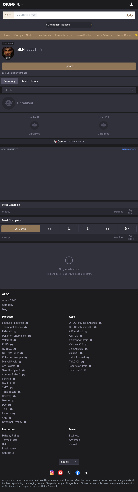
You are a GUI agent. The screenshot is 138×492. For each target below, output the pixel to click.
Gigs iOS (73, 353)
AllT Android (76, 331)
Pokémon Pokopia (12, 357)
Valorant (7, 340)
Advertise (74, 439)
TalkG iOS (74, 361)
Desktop (7, 396)
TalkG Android (77, 357)
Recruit (73, 444)
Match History (30, 81)
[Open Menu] (131, 4)
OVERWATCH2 (10, 353)
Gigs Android (76, 348)
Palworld (7, 331)
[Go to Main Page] (9, 4)
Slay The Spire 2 (11, 370)
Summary (9, 81)
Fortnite (6, 378)
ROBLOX (7, 348)
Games (6, 400)
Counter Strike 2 (11, 374)
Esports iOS (75, 370)
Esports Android (78, 365)
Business (74, 435)
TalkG (5, 409)
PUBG (5, 344)
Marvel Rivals (9, 361)
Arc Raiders (8, 365)
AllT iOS (73, 335)
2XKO (5, 387)
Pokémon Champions (14, 335)
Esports (6, 413)
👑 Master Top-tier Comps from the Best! (47, 25)
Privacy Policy (10, 435)
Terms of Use (9, 439)
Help (4, 444)
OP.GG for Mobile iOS (80, 327)
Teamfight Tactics (12, 327)
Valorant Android (78, 340)
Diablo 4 (6, 383)
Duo (4, 404)
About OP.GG (9, 300)
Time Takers (9, 391)
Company (7, 304)
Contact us (8, 452)
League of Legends (13, 322)
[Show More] (20, 4)
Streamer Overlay (12, 422)
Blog (4, 309)
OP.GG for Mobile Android (83, 322)
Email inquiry (9, 448)
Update (69, 66)
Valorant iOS (76, 344)
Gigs (4, 417)
